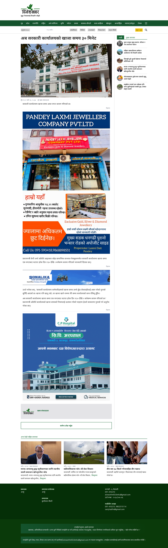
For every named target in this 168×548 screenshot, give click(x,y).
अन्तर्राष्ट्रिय (118, 23)
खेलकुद (108, 23)
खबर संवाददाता (43, 411)
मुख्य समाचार (130, 38)
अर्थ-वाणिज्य (53, 23)
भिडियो (82, 30)
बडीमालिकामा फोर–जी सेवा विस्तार (78, 469)
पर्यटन (69, 23)
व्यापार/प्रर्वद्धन (130, 23)
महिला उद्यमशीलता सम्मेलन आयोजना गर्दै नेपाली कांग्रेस (133, 52)
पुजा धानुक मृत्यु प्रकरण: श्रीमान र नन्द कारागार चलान (134, 43)
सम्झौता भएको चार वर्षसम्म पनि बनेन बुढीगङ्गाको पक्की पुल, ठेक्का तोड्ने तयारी (135, 86)
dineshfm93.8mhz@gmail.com (75, 540)
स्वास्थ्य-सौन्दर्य (86, 23)
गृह (22, 23)
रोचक (140, 23)
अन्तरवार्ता (91, 30)
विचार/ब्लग (101, 30)
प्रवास (76, 23)
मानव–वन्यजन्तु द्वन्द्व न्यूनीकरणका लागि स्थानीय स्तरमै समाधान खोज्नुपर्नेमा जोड (135, 69)
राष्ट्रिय (43, 23)
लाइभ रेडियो (112, 30)
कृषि (62, 23)
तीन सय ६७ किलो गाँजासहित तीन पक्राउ (123, 469)
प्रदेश (27, 23)
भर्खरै (120, 38)
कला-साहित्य (98, 23)
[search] (146, 30)
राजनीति (35, 23)
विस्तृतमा (43, 479)
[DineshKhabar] (30, 9)
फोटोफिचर (73, 30)
